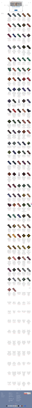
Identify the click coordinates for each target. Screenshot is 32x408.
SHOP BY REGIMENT (2, 13)
